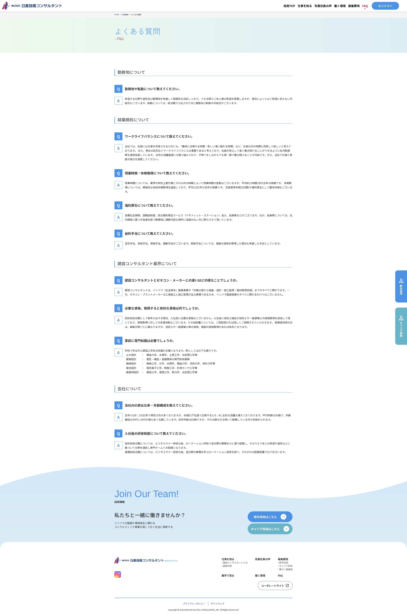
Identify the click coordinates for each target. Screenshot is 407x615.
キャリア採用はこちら (269, 529)
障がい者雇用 (286, 569)
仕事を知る (305, 6)
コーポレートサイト (275, 585)
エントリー (385, 6)
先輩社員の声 (323, 6)
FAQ (365, 6)
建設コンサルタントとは (235, 562)
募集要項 (354, 6)
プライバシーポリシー (194, 603)
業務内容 (227, 565)
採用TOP (289, 6)
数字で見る (228, 575)
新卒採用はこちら (269, 517)
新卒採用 (283, 562)
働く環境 (340, 6)
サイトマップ (217, 603)
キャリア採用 (286, 565)
